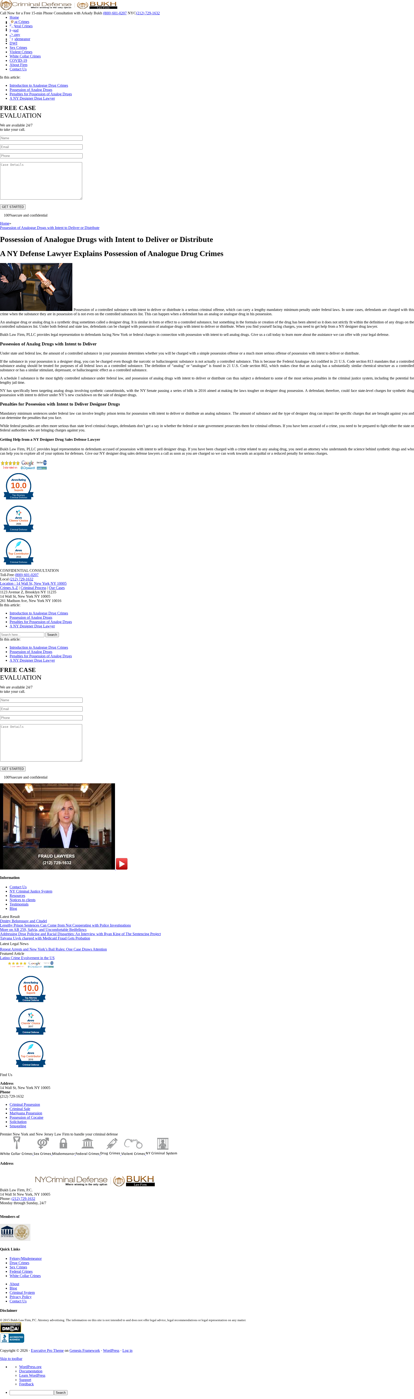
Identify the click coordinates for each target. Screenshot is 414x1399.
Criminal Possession (25, 1104)
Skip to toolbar (11, 1359)
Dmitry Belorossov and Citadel (23, 921)
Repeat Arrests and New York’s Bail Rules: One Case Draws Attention (53, 949)
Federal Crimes (21, 1271)
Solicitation (18, 1122)
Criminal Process (33, 588)
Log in (127, 1350)
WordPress (111, 1350)
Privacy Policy (21, 1297)
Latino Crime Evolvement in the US (27, 958)
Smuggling (18, 1126)
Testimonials (19, 904)
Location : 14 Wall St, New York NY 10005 (33, 583)
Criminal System (22, 1292)
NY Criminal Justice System (31, 891)
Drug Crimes (19, 1263)
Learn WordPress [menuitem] (32, 1375)
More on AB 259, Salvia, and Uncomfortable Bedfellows (43, 930)
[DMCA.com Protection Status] (10, 1331)
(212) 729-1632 (148, 13)
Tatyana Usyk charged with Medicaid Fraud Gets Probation (45, 938)
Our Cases (57, 588)
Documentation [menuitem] (30, 1371)
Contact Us (18, 887)
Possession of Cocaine (26, 1117)
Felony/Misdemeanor (26, 1258)
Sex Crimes (18, 1267)
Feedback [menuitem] (26, 1384)
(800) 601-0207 (115, 13)
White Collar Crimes (25, 1276)
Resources (17, 896)
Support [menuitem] (25, 1380)
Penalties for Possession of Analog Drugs (41, 94)
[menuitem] (212, 1392)
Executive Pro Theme (47, 1350)
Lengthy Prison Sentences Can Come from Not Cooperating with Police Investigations (65, 925)
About (14, 1284)
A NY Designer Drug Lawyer (32, 98)
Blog (13, 908)
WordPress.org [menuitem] (30, 1367)
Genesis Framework (84, 1350)
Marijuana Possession (26, 1113)
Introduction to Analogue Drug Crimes (39, 85)
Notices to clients (22, 900)
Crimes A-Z (9, 588)
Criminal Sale (20, 1109)
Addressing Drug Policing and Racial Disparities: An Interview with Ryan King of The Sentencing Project (80, 934)
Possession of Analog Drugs (31, 90)
